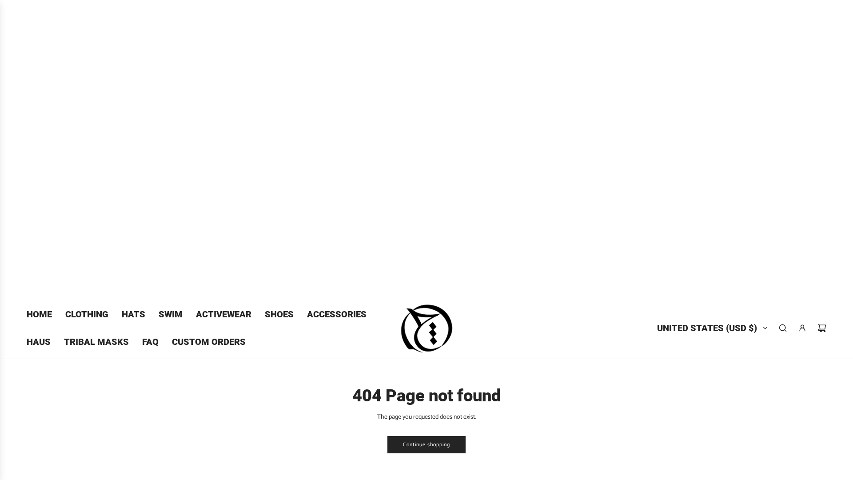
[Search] (783, 328)
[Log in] (802, 328)
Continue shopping (426, 444)
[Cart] (822, 328)
